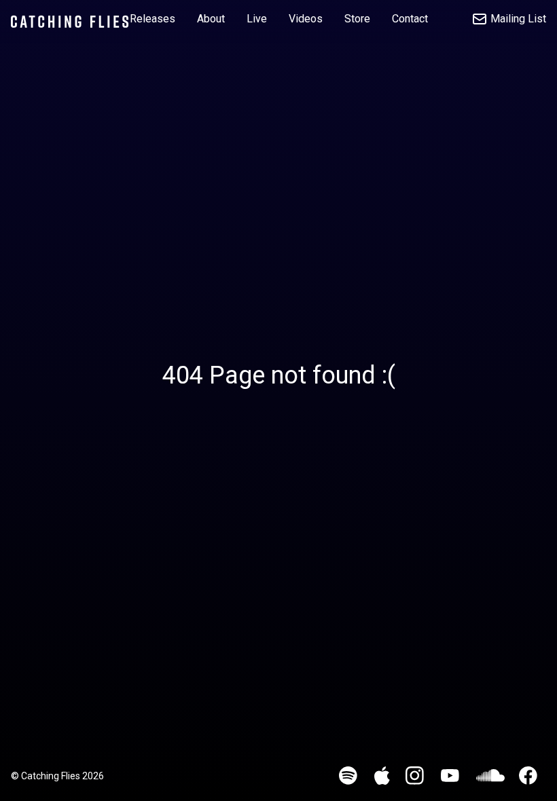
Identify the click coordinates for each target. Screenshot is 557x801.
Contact (410, 18)
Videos (306, 18)
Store (357, 18)
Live (257, 18)
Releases (152, 18)
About (211, 18)
